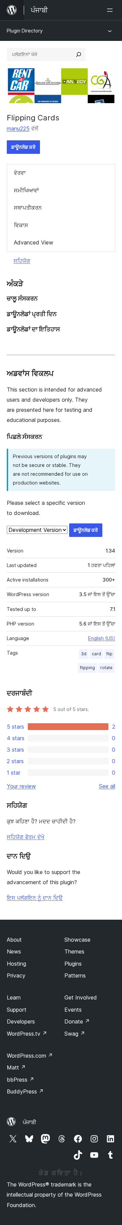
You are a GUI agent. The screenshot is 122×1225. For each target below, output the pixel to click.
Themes (74, 951)
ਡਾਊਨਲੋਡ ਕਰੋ (23, 147)
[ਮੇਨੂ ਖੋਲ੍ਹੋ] (111, 10)
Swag (74, 1033)
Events (73, 1009)
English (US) (101, 638)
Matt (16, 1067)
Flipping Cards (33, 117)
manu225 (18, 128)
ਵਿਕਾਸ (21, 225)
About (14, 939)
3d (83, 653)
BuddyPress (25, 1091)
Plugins (73, 963)
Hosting (16, 963)
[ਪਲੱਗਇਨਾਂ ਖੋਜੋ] (78, 54)
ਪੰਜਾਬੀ (29, 1122)
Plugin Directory (25, 30)
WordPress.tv (27, 1033)
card (96, 653)
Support (16, 1009)
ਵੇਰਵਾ (20, 172)
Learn (14, 997)
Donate (77, 1021)
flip (109, 653)
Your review (21, 786)
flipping (87, 667)
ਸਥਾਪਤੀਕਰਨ (28, 207)
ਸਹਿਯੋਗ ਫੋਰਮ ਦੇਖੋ (25, 836)
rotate (106, 667)
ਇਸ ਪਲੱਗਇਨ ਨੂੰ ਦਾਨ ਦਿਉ (35, 897)
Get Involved (80, 997)
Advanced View (33, 242)
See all (107, 786)
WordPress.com (30, 1055)
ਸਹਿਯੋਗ (22, 260)
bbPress (20, 1079)
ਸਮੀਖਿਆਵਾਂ (26, 190)
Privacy (16, 975)
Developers (21, 1021)
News (14, 951)
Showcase (77, 939)
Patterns (75, 975)
